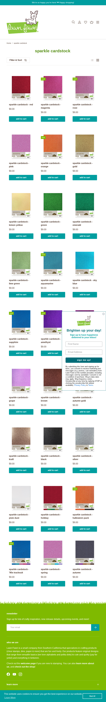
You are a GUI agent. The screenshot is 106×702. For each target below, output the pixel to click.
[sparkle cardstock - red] (21, 88)
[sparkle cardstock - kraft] (21, 439)
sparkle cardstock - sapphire (19, 340)
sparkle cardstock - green (51, 223)
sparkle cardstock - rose (83, 106)
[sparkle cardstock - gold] (85, 146)
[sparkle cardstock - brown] (53, 381)
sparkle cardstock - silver (83, 457)
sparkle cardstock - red (21, 104)
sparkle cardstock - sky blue (85, 282)
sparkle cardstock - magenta (51, 106)
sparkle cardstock (20, 43)
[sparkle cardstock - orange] (53, 146)
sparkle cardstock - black (51, 457)
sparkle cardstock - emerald (83, 223)
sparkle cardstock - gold (83, 165)
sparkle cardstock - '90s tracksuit (19, 571)
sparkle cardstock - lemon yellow (19, 223)
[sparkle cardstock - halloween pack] (85, 498)
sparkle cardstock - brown (51, 399)
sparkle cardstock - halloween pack (83, 516)
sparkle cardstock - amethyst (51, 340)
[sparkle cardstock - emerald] (85, 205)
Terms (90, 385)
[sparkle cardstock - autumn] (85, 553)
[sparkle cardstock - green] (53, 205)
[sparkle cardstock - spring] (53, 553)
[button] (92, 22)
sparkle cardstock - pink (19, 165)
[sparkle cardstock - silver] (85, 439)
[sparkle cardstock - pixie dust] (21, 498)
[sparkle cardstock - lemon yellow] (21, 205)
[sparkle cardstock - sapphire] (21, 322)
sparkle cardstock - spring (51, 571)
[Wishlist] (86, 22)
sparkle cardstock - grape (19, 399)
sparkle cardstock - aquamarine (51, 282)
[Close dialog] (103, 313)
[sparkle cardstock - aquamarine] (53, 264)
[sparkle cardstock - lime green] (21, 264)
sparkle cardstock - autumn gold (83, 399)
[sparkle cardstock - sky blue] (85, 264)
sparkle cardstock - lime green (19, 282)
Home (9, 43)
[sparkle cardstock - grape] (21, 381)
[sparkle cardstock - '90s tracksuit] (21, 553)
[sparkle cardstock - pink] (21, 146)
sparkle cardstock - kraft (19, 457)
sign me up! (84, 360)
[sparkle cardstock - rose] (85, 88)
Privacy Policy (80, 385)
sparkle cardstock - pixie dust (19, 516)
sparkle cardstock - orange (51, 165)
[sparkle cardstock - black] (53, 439)
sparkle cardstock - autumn (83, 571)
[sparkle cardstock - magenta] (53, 88)
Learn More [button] (10, 697)
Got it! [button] (92, 696)
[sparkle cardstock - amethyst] (53, 322)
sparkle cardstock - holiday (51, 516)
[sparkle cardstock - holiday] (53, 498)
